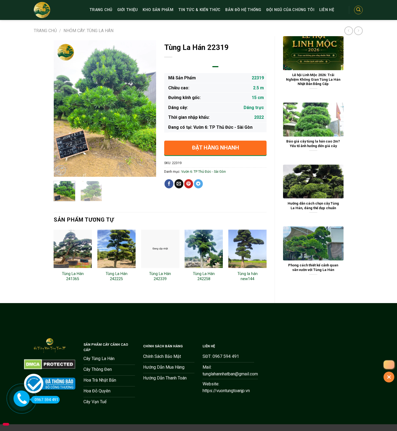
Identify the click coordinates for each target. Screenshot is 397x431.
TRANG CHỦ (100, 10)
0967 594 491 (46, 399)
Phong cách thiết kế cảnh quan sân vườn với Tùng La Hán (313, 267)
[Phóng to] (60, 170)
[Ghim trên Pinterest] (188, 183)
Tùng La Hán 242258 (204, 276)
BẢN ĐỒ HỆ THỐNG (243, 10)
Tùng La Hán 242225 (116, 276)
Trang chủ (45, 30)
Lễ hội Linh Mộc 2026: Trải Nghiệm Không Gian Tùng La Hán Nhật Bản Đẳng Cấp (313, 79)
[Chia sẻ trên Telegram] (198, 183)
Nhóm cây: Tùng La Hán (88, 30)
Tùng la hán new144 (247, 276)
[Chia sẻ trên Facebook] (168, 183)
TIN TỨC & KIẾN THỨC (199, 10)
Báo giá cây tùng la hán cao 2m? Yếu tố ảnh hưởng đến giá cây (313, 143)
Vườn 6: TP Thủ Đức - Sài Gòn (203, 171)
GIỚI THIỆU (127, 10)
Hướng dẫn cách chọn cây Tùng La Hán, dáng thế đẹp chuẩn (313, 205)
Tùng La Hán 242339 (160, 276)
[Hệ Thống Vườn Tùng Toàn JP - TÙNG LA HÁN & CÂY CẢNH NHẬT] (57, 10)
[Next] (147, 108)
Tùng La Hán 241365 (73, 276)
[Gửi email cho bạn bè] (178, 183)
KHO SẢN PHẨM (158, 10)
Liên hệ (326, 10)
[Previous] (62, 108)
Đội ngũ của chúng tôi (290, 10)
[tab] (215, 66)
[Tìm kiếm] (358, 10)
